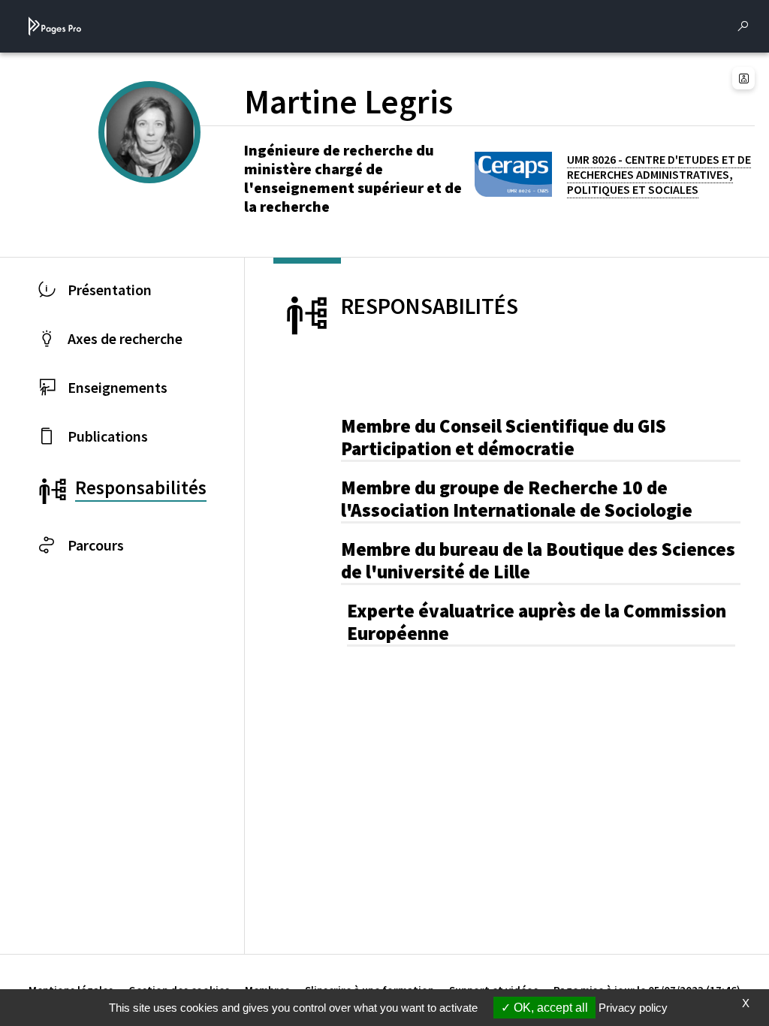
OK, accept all (549, 1007)
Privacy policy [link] (633, 1007)
